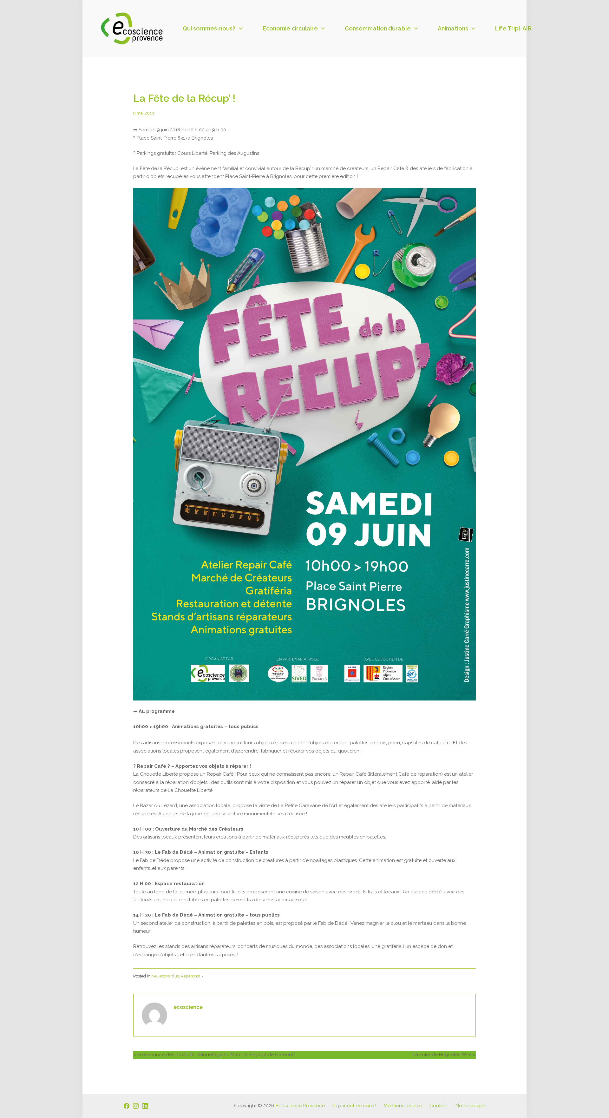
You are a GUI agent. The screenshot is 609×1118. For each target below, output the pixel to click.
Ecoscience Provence (300, 1105)
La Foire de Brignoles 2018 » (444, 1054)
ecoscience (188, 1007)
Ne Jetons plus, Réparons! (175, 976)
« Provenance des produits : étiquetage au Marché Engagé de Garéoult (214, 1054)
